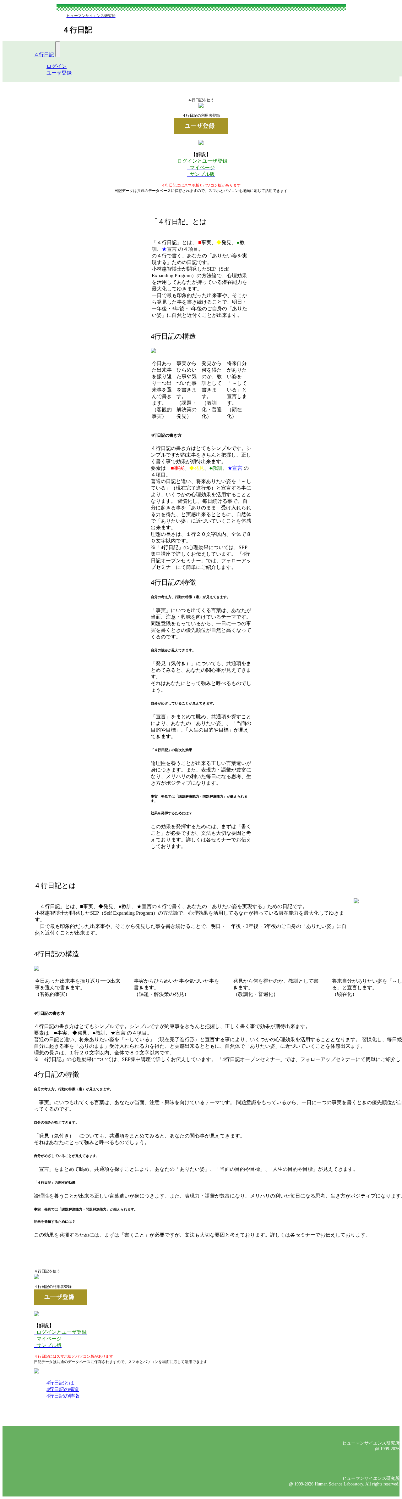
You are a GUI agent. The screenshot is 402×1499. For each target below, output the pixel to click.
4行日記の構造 (62, 1389)
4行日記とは (60, 1382)
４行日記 (44, 54)
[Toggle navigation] (57, 49)
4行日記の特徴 (62, 1396)
